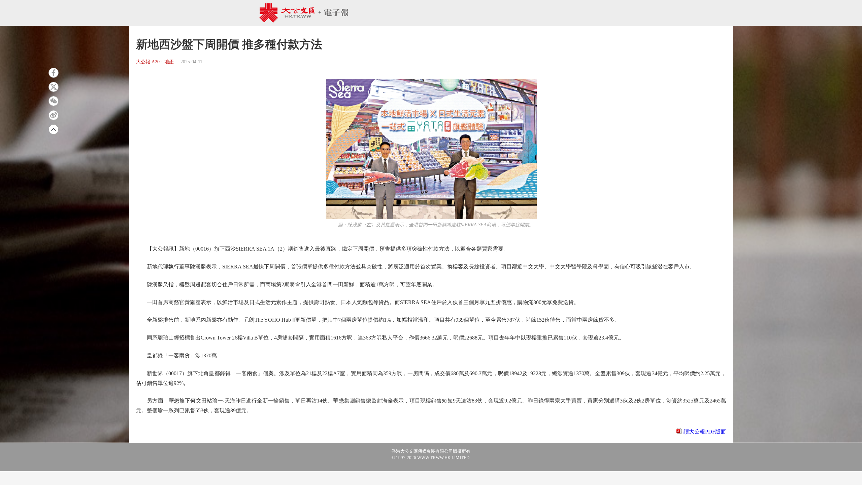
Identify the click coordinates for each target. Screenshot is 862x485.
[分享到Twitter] (53, 87)
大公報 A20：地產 (155, 61)
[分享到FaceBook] (53, 73)
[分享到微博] (53, 115)
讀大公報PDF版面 (705, 431)
